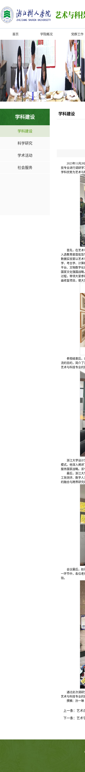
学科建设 (25, 131)
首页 (15, 34)
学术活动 (25, 155)
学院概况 (46, 34)
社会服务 (25, 167)
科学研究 (25, 143)
